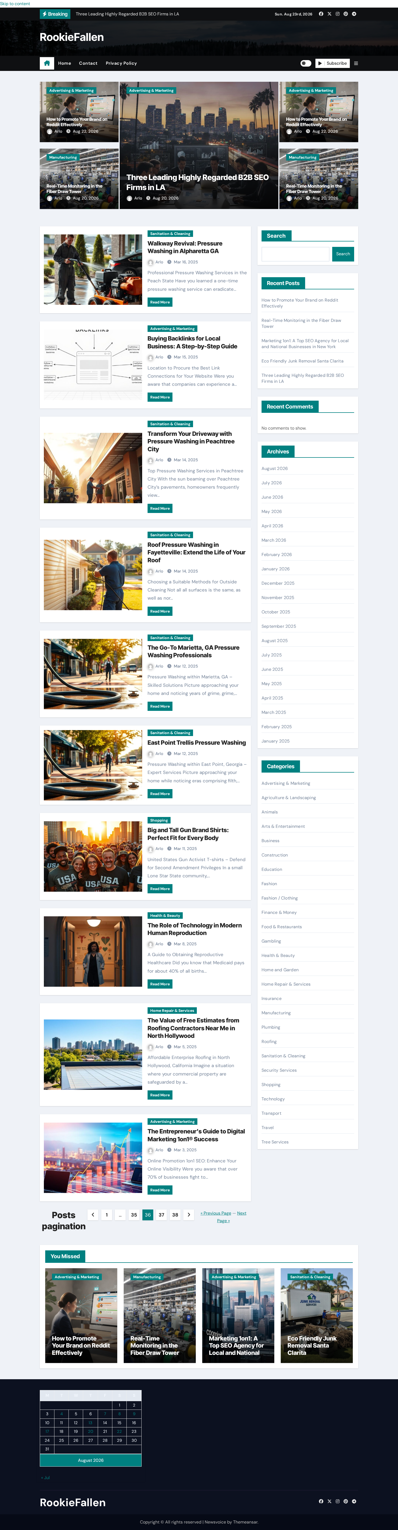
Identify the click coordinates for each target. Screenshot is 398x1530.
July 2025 (272, 655)
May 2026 (272, 511)
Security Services (279, 1070)
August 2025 (275, 640)
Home (64, 63)
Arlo (58, 131)
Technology (273, 1099)
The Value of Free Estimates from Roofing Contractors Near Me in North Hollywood (193, 1028)
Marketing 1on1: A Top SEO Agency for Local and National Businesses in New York (305, 343)
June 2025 (272, 669)
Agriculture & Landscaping (289, 797)
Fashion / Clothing (280, 898)
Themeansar (245, 1522)
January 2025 (276, 741)
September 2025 (279, 626)
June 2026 (272, 497)
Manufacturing (63, 157)
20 (90, 1431)
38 (175, 1215)
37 (161, 1215)
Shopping (159, 820)
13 (90, 1423)
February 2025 (277, 727)
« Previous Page (216, 1213)
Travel (268, 1127)
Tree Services (275, 1142)
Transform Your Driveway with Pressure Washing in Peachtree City (191, 441)
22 (119, 1431)
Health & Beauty (165, 915)
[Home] (47, 63)
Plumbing (271, 1027)
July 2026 (272, 483)
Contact (88, 63)
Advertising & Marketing (71, 90)
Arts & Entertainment (283, 826)
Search (276, 236)
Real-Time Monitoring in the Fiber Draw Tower (74, 188)
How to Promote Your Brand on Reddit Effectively (77, 122)
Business (271, 841)
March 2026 (274, 540)
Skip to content (15, 3)
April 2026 (272, 526)
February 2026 (277, 554)
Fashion (269, 884)
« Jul (45, 1477)
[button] (356, 63)
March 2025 (274, 712)
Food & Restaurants (282, 927)
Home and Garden (280, 970)
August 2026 (275, 468)
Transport (271, 1113)
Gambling (271, 941)
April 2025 (272, 698)
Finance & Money (279, 912)
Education (272, 869)
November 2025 (278, 597)
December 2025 (278, 583)
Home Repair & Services (172, 1010)
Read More (160, 302)
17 (47, 1431)
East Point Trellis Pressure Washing (197, 742)
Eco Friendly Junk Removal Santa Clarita (303, 361)
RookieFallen (72, 37)
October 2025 (276, 612)
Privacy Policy (121, 63)
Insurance (272, 998)
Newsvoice (215, 1522)
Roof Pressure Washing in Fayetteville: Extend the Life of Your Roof (197, 552)
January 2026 (276, 569)
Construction (275, 855)
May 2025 (272, 683)
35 (134, 1215)
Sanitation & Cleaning (170, 233)
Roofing (269, 1041)
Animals (270, 812)
